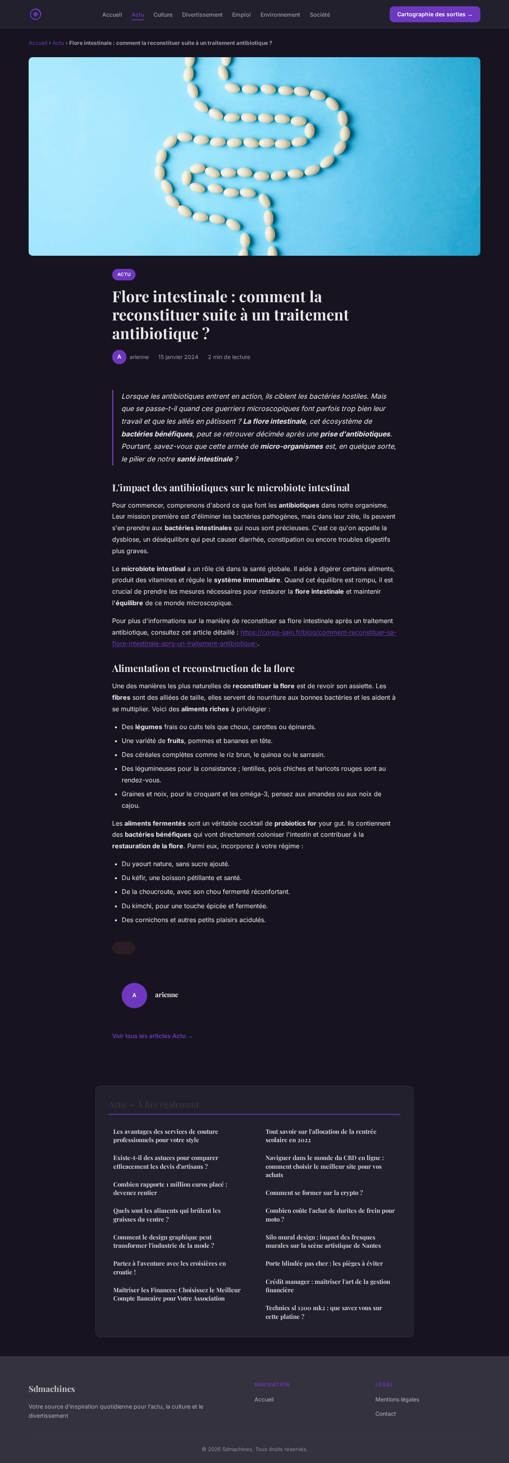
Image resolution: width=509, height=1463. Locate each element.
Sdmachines (52, 1388)
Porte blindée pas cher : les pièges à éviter (324, 1263)
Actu (138, 14)
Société (320, 14)
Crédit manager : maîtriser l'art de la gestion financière (328, 1286)
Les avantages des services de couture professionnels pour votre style (165, 1135)
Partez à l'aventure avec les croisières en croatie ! (169, 1267)
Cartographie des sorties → (435, 14)
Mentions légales (397, 1399)
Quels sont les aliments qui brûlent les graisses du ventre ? (167, 1214)
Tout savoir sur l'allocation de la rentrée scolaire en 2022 (321, 1135)
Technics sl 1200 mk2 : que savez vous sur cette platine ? (324, 1312)
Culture (163, 14)
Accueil (112, 14)
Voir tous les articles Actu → (152, 1036)
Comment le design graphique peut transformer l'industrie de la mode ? (163, 1241)
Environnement (280, 14)
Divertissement (202, 14)
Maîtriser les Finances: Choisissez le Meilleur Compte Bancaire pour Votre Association (177, 1294)
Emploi (241, 14)
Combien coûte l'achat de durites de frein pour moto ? (330, 1214)
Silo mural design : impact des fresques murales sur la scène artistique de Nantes (323, 1241)
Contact (385, 1413)
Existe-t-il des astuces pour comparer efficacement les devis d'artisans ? (165, 1162)
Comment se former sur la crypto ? (314, 1193)
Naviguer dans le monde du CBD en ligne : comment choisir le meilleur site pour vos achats (325, 1166)
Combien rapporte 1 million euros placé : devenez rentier (170, 1188)
